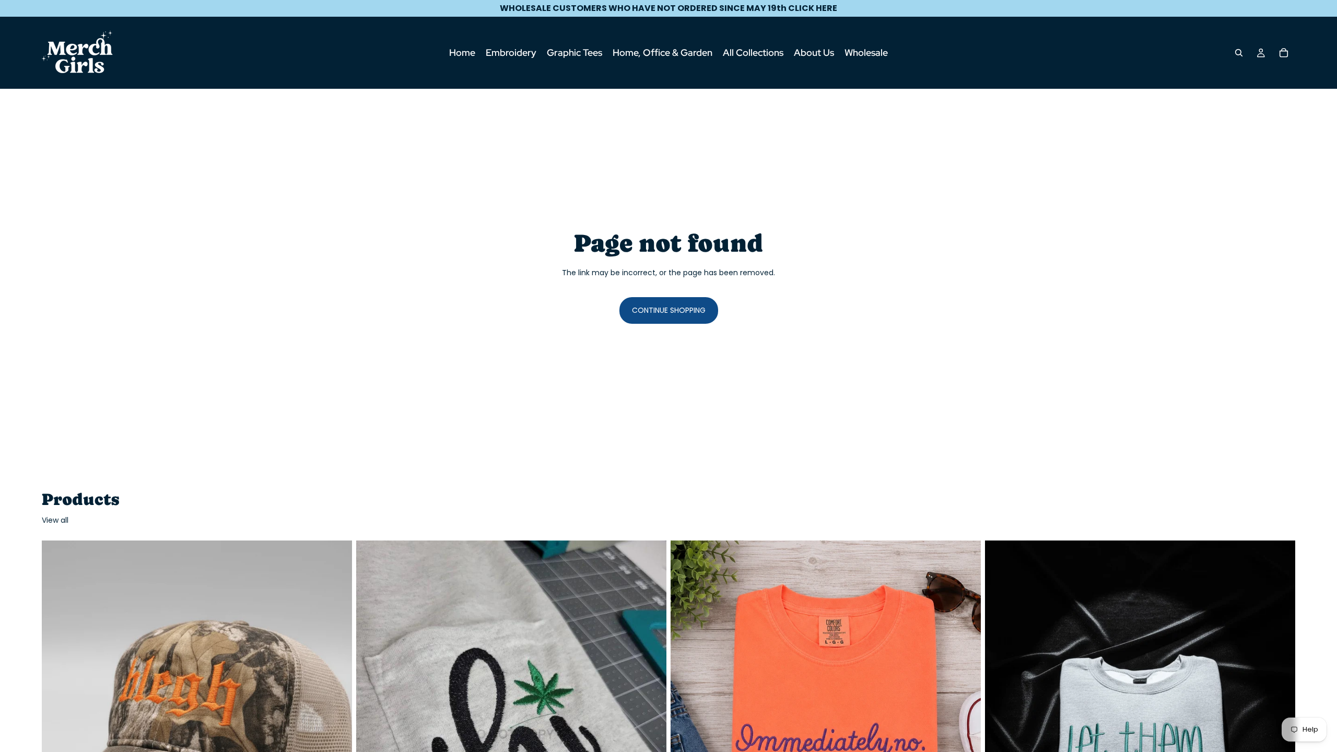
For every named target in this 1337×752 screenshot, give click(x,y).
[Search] (1238, 52)
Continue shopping (669, 310)
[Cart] (1283, 52)
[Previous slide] (57, 734)
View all (55, 520)
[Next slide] (336, 734)
